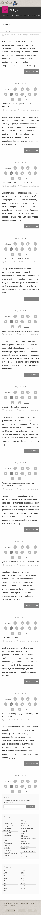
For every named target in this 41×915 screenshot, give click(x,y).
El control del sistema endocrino (15, 406)
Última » (26, 100)
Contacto (22, 911)
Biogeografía (7, 823)
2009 (23, 886)
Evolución (24, 823)
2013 (23, 876)
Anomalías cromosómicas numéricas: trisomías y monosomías (18, 484)
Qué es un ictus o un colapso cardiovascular (20, 561)
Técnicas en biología (28, 851)
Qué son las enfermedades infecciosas (18, 182)
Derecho (19, 16)
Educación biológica (10, 853)
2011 (22, 881)
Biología (10, 16)
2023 (5, 873)
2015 (23, 870)
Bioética (6, 821)
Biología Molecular (9, 833)
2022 (5, 876)
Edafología (7, 850)
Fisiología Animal (27, 826)
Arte (4, 16)
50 (35, 94)
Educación (28, 16)
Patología (24, 849)
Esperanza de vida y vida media (15, 258)
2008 (23, 888)
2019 (5, 883)
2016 (5, 891)
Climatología (7, 843)
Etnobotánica (7, 856)
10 (22, 89)
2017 (5, 888)
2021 (5, 878)
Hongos (24, 841)
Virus (23, 854)
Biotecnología (8, 838)
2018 (5, 886)
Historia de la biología (28, 838)
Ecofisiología (7, 845)
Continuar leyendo (31, 71)
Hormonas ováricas (10, 637)
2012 (23, 878)
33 (16, 94)
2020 (5, 881)
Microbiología (25, 846)
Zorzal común (8, 31)
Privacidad (11, 911)
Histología (24, 836)
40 (29, 94)
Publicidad (33, 911)
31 (6, 94)
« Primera (8, 89)
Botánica (6, 840)
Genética (24, 833)
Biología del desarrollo (7, 829)
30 (35, 89)
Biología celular (8, 826)
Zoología (24, 856)
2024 (5, 870)
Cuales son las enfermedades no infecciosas (20, 330)
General (24, 831)
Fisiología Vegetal (27, 828)
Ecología (6, 848)
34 (22, 94)
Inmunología (25, 844)
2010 (23, 883)
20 (28, 89)
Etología (24, 821)
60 (12, 100)
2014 (23, 873)
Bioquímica (7, 835)
